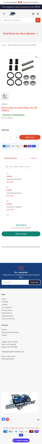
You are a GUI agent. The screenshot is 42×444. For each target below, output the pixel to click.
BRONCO (5, 104)
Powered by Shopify (32, 428)
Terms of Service (8, 319)
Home (4, 45)
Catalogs (5, 302)
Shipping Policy (7, 316)
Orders (4, 329)
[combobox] (21, 20)
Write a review (21, 234)
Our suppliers (7, 307)
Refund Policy (7, 313)
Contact (5, 305)
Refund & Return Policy (10, 332)
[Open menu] (4, 13)
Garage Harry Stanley (16, 428)
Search (4, 299)
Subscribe (34, 282)
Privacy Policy (7, 310)
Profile (4, 335)
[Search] (38, 20)
